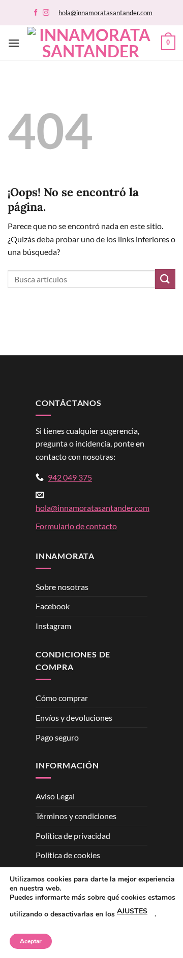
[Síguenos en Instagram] (46, 13)
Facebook (53, 606)
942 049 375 (70, 477)
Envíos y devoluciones (74, 717)
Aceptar (31, 941)
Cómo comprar (62, 698)
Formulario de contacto (76, 526)
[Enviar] (165, 279)
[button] (14, 42)
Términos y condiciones (76, 816)
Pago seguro (57, 737)
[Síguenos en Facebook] (36, 13)
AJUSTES (132, 911)
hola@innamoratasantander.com (105, 13)
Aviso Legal (55, 796)
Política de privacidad (73, 835)
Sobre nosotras (62, 587)
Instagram (53, 626)
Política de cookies (68, 855)
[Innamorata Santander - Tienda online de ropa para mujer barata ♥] (90, 43)
